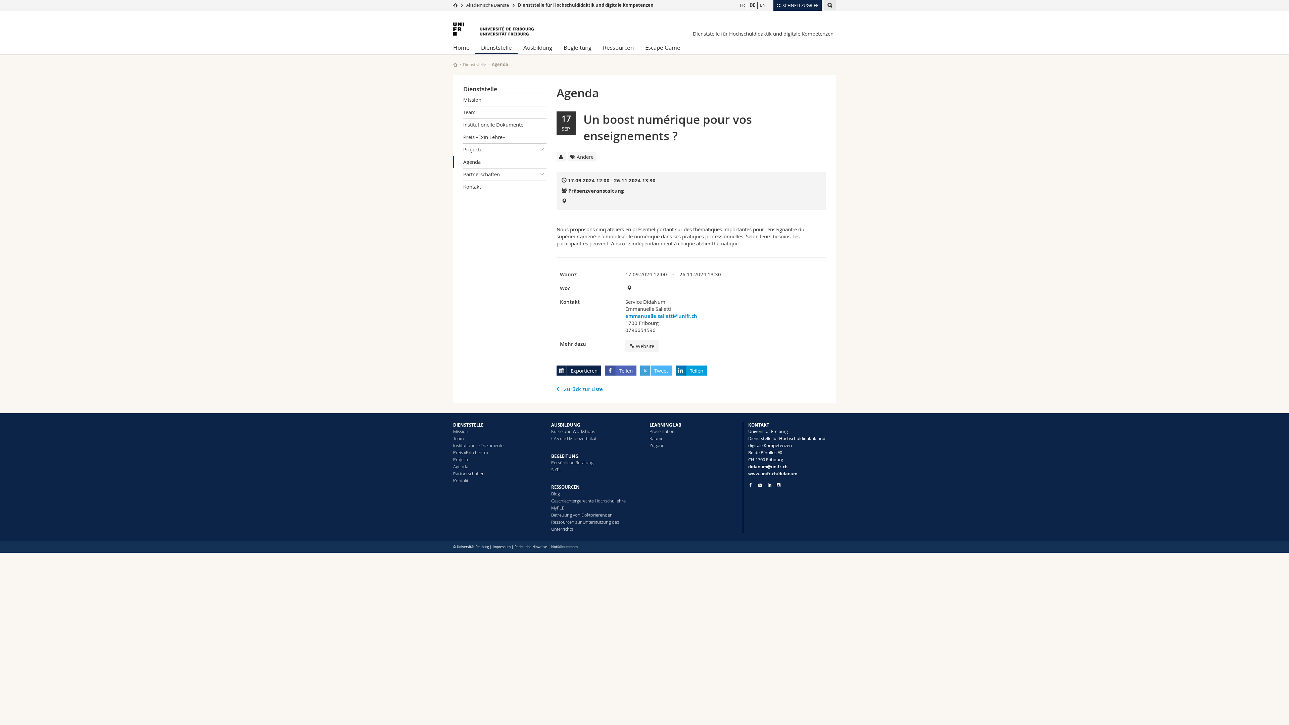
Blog (555, 494)
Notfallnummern (564, 547)
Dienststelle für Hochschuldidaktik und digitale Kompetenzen (586, 5)
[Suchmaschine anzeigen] (830, 5)
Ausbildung (537, 47)
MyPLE (557, 508)
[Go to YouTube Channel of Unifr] (760, 485)
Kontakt (472, 186)
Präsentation (662, 431)
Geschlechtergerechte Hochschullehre (588, 501)
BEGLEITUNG (564, 456)
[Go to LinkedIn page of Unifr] (769, 485)
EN (763, 5)
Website (645, 346)
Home (461, 47)
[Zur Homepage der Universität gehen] (493, 29)
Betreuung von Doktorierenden (582, 515)
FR (742, 5)
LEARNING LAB (665, 425)
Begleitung (577, 47)
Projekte (472, 149)
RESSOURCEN (565, 487)
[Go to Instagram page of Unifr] (778, 485)
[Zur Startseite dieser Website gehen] (455, 64)
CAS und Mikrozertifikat (573, 438)
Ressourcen (618, 47)
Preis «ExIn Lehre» (484, 137)
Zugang (657, 445)
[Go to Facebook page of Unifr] (750, 485)
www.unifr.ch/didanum (772, 474)
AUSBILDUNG (565, 425)
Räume (656, 438)
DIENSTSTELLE (468, 425)
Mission (472, 99)
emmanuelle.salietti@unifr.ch (661, 316)
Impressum (502, 547)
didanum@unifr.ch (767, 467)
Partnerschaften (481, 174)
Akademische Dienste (487, 5)
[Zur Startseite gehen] (455, 5)
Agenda (472, 161)
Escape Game (662, 47)
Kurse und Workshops (573, 431)
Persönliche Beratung (572, 463)
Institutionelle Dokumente (493, 124)
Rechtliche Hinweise (531, 547)
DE (752, 5)
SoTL (556, 470)
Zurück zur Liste (583, 389)
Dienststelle (496, 47)
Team (469, 112)
